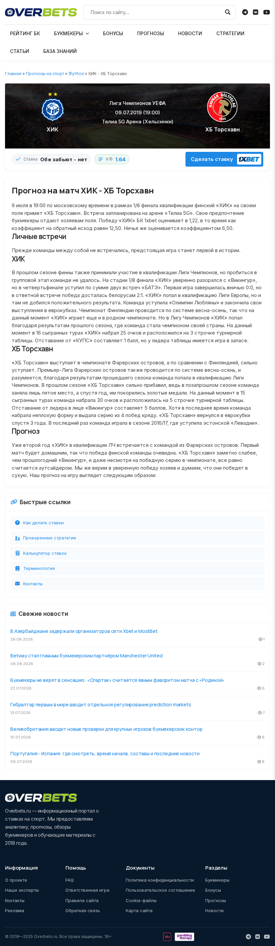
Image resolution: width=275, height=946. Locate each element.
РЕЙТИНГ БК (25, 33)
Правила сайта (82, 900)
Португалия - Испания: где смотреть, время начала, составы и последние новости (105, 753)
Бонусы (213, 890)
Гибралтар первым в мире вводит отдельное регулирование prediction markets (100, 704)
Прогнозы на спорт (45, 73)
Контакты (33, 583)
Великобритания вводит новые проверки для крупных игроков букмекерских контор (106, 729)
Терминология (39, 568)
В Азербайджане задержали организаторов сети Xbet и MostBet (84, 631)
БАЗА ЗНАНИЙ (60, 51)
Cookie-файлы (141, 900)
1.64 (120, 159)
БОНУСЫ (113, 33)
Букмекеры (217, 880)
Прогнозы (215, 900)
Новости (214, 910)
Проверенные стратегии (49, 537)
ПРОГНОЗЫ (150, 33)
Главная (13, 73)
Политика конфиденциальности (160, 880)
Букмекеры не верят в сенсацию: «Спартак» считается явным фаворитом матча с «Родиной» (117, 680)
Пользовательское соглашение (160, 890)
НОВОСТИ (190, 33)
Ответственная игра (87, 890)
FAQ (69, 880)
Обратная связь (82, 910)
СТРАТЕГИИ (230, 33)
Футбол (76, 73)
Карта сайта (139, 910)
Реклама (14, 910)
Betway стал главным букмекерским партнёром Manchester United (86, 655)
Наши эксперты (22, 890)
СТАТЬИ (19, 51)
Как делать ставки (43, 522)
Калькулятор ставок (45, 553)
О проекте (16, 880)
